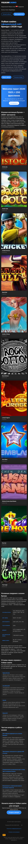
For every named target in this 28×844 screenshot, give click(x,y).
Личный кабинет (7, 14)
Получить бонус (18, 77)
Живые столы (12, 6)
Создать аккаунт (14, 812)
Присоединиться (19, 14)
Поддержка (21, 6)
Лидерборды (12, 9)
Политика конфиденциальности (14, 828)
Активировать (14, 103)
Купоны (3, 9)
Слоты (6, 9)
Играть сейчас (6, 77)
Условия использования (14, 832)
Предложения (4, 6)
